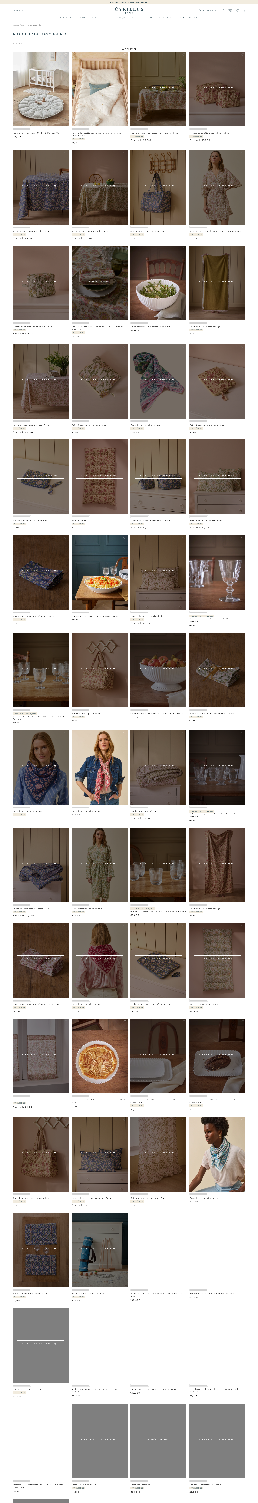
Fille (108, 18)
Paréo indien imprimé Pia (84, 1485)
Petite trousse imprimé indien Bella (30, 520)
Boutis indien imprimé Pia (143, 811)
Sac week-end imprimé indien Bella (147, 231)
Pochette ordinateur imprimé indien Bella (150, 1004)
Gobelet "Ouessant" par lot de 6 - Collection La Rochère (158, 911)
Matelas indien (79, 520)
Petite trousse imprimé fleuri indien (89, 425)
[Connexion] (223, 10)
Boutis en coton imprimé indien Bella (31, 908)
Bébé (135, 18)
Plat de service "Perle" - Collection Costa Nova (95, 616)
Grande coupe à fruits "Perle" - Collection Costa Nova (156, 713)
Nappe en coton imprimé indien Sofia (90, 231)
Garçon (121, 18)
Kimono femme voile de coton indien (89, 908)
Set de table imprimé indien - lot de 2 (31, 1293)
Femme (82, 18)
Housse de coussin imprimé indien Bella (91, 1198)
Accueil (16, 25)
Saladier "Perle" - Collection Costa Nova (150, 327)
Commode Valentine (140, 1485)
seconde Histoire (187, 18)
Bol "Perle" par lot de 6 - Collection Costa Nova (212, 1293)
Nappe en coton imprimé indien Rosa (31, 425)
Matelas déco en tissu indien (203, 1004)
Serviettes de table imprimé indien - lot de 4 (34, 616)
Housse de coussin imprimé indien (206, 520)
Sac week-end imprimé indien (86, 713)
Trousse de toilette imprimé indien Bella (150, 520)
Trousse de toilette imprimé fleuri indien (209, 133)
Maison (148, 18)
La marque (18, 10)
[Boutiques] (230, 10)
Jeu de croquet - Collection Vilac (88, 1293)
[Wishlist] (237, 10)
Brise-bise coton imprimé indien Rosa (31, 1100)
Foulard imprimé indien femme (145, 425)
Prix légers (164, 18)
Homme (96, 18)
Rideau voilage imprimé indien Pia (147, 1198)
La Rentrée (66, 18)
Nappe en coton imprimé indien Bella (31, 231)
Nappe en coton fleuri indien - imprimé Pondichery (155, 133)
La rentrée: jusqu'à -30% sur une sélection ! (129, 2)
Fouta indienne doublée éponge (204, 327)
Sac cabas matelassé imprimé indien (31, 1198)
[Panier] (244, 10)
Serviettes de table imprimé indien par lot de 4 (212, 713)
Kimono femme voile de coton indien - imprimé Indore (215, 231)
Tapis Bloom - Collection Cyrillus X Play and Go (36, 133)
